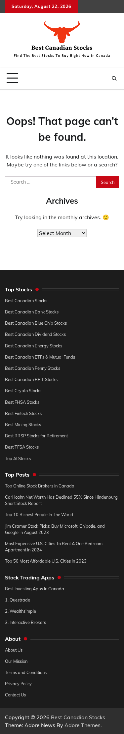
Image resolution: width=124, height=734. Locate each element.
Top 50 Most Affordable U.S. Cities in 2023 (46, 561)
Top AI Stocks (18, 458)
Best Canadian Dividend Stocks (35, 334)
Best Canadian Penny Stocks (32, 368)
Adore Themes (82, 725)
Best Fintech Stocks (23, 413)
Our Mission (16, 661)
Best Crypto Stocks (23, 390)
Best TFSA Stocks (22, 447)
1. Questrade (17, 599)
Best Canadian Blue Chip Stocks (36, 323)
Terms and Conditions (26, 672)
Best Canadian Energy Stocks (33, 345)
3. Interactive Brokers (25, 622)
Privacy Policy (18, 683)
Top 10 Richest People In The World (39, 514)
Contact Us (15, 694)
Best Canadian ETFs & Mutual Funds (40, 357)
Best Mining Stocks (23, 424)
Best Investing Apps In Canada (34, 588)
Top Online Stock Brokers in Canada (39, 485)
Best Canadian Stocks (26, 300)
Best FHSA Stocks (22, 402)
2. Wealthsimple (20, 611)
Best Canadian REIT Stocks (31, 379)
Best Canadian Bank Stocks (32, 311)
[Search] (114, 78)
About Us (13, 650)
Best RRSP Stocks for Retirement (36, 435)
